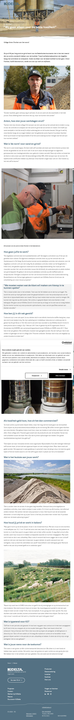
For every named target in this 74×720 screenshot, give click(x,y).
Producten (10, 10)
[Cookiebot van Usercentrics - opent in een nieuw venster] (63, 343)
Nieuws (15, 663)
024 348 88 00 (46, 711)
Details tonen (63, 369)
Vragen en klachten (51, 689)
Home (9, 663)
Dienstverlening (50, 672)
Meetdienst (48, 10)
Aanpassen (35, 375)
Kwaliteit (47, 677)
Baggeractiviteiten (34, 10)
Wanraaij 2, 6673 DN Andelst (31, 715)
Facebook (48, 694)
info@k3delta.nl (46, 707)
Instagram (51, 694)
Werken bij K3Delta (14, 694)
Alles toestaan (60, 375)
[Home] (12, 3)
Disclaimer (48, 691)
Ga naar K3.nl (15, 680)
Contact (58, 10)
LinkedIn (46, 694)
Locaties (47, 674)
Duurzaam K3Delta (14, 699)
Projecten (21, 10)
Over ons (48, 680)
